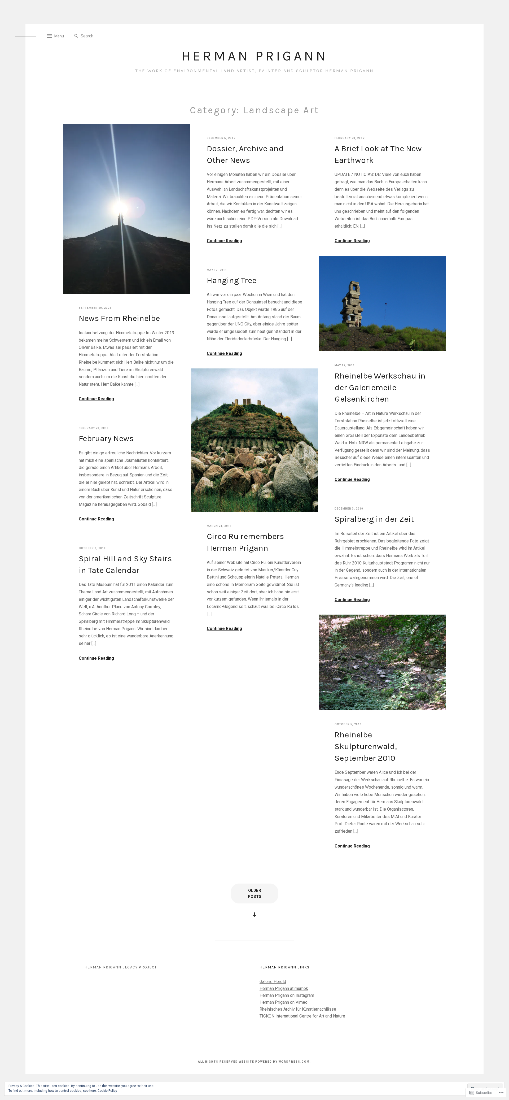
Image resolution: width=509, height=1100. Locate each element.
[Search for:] (105, 35)
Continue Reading (96, 398)
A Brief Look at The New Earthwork (378, 154)
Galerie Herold (273, 981)
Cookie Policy (107, 1091)
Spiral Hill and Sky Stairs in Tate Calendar (125, 564)
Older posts (254, 893)
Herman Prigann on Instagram (287, 995)
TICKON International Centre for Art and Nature (302, 1016)
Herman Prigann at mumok (284, 988)
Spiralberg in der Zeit (374, 519)
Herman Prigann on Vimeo (284, 1002)
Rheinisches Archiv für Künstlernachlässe (298, 1009)
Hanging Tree (231, 280)
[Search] (76, 36)
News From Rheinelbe (119, 318)
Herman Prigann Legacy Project (121, 967)
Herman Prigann (254, 56)
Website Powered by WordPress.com (274, 1061)
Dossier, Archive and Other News (245, 154)
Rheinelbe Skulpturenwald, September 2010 (366, 746)
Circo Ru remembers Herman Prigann (245, 542)
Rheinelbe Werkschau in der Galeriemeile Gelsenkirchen (380, 387)
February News (106, 438)
